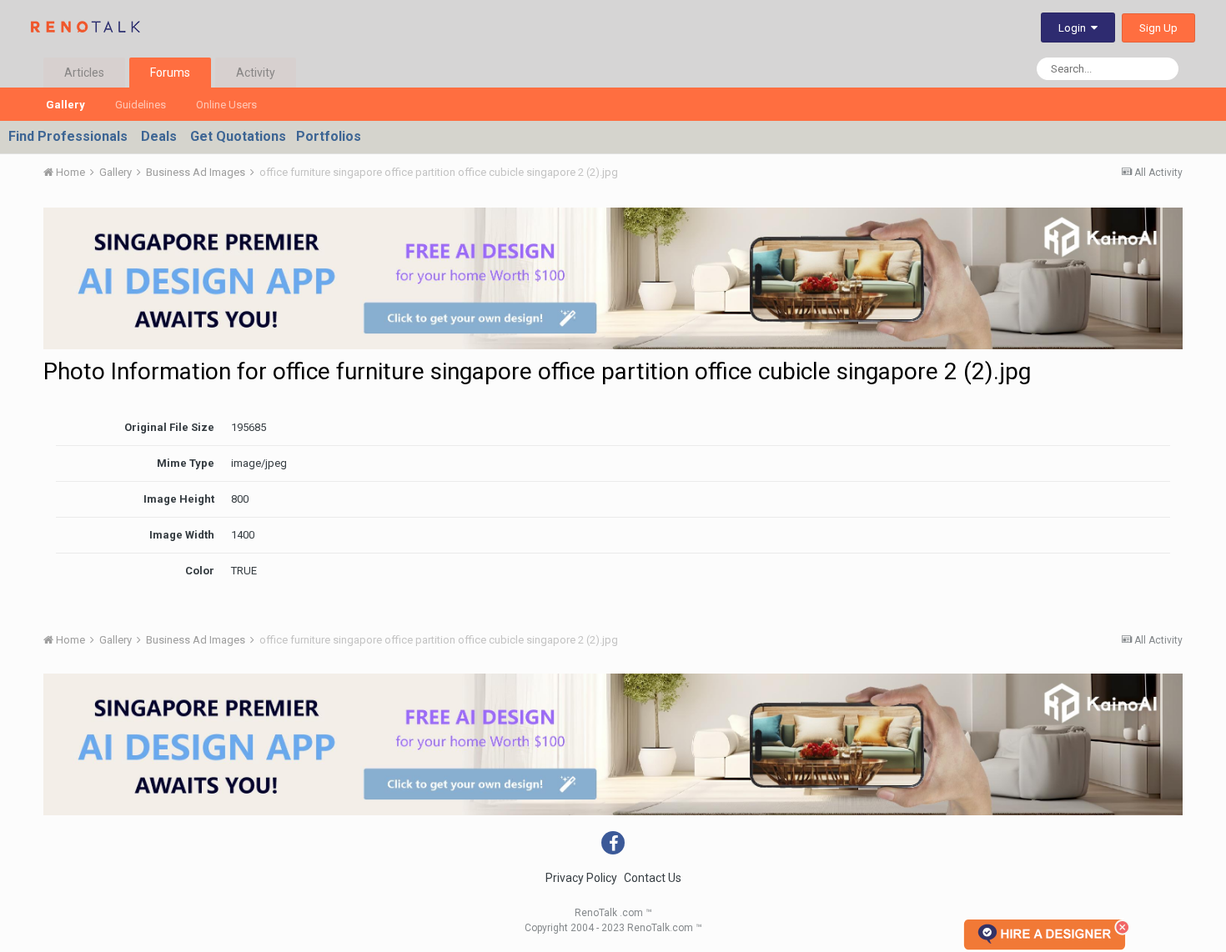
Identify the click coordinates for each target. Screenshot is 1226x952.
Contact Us (652, 877)
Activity (255, 72)
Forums (170, 72)
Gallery (65, 104)
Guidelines (140, 104)
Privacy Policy (581, 877)
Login (1074, 28)
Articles (84, 72)
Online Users (226, 104)
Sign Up (1158, 28)
